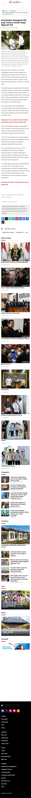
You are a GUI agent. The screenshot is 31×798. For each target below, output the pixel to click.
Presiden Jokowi (10, 228)
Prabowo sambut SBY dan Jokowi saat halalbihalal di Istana (14, 465)
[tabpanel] (15, 599)
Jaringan (4, 763)
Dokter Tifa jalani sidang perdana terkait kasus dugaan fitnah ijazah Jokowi (15, 286)
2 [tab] (13, 611)
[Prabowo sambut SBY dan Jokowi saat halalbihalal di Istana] (15, 455)
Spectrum (4, 753)
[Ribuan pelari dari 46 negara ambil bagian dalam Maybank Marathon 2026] (5, 562)
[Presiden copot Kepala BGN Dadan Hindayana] (15, 379)
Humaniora (4, 738)
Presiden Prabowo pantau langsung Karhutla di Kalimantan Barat (18, 569)
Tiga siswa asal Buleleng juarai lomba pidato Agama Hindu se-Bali (18, 478)
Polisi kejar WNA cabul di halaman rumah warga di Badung (18, 553)
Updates (12, 11)
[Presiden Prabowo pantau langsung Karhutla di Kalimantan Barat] (5, 570)
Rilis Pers (4, 759)
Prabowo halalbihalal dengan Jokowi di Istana (14, 439)
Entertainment (6, 756)
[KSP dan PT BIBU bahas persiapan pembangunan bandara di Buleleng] (5, 487)
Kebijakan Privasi (6, 769)
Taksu (3, 750)
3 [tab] (15, 611)
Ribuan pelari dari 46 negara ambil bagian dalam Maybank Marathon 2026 (19, 561)
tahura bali (19, 232)
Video (3, 613)
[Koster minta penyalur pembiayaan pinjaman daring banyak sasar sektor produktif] (5, 513)
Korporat (4, 784)
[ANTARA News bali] (17, 2)
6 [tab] (17, 637)
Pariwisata (4, 740)
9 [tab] (24, 637)
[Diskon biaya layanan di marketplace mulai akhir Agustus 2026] (5, 505)
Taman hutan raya (8, 232)
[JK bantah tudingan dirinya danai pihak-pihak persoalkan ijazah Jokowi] (15, 404)
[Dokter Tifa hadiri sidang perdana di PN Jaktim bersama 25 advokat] (15, 302)
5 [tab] (20, 611)
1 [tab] (10, 611)
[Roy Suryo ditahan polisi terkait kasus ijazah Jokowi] (15, 353)
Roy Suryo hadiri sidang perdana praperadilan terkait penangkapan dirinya (15, 337)
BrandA (3, 778)
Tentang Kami (5, 772)
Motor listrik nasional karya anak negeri (14, 691)
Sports (3, 748)
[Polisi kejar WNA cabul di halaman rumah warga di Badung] (5, 554)
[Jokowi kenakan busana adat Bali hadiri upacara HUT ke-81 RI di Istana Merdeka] (15, 251)
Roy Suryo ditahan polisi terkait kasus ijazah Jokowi (14, 363)
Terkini (3, 716)
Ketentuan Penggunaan (9, 766)
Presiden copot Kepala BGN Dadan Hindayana (12, 388)
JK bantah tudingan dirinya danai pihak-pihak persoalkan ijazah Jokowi (14, 414)
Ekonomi (4, 735)
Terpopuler (5, 472)
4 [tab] (18, 611)
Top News (4, 521)
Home (6, 11)
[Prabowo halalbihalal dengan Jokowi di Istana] (15, 430)
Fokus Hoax (5, 743)
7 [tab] (19, 637)
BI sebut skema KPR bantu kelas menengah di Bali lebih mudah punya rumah (13, 545)
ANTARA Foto (5, 781)
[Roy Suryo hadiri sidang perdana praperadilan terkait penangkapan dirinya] (15, 328)
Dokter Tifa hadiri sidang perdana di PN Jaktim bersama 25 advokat (14, 312)
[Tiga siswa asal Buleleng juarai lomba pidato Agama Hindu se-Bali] (5, 479)
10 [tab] (27, 637)
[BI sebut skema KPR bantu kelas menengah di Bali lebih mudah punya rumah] (15, 534)
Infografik (4, 639)
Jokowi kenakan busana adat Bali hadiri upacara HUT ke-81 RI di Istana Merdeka (14, 261)
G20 (26, 232)
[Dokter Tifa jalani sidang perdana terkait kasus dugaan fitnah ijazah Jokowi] (15, 277)
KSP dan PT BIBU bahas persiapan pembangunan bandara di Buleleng (18, 486)
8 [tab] (22, 637)
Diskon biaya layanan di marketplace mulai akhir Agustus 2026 (18, 504)
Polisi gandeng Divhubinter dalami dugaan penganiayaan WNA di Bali (15, 630)
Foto (2, 586)
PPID (2, 786)
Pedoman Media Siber (8, 775)
